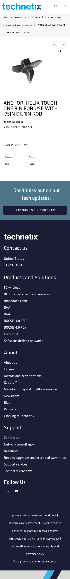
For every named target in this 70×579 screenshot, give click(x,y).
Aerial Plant (56, 17)
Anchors (28, 24)
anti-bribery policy (48, 538)
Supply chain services (37, 17)
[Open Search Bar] (55, 6)
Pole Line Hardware (11, 24)
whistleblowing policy (22, 538)
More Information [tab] (15, 145)
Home (5, 17)
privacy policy (20, 515)
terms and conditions (43, 515)
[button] (60, 51)
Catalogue (18, 17)
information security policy (27, 546)
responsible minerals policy (40, 531)
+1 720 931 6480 (15, 264)
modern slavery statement (24, 523)
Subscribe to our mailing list (35, 210)
